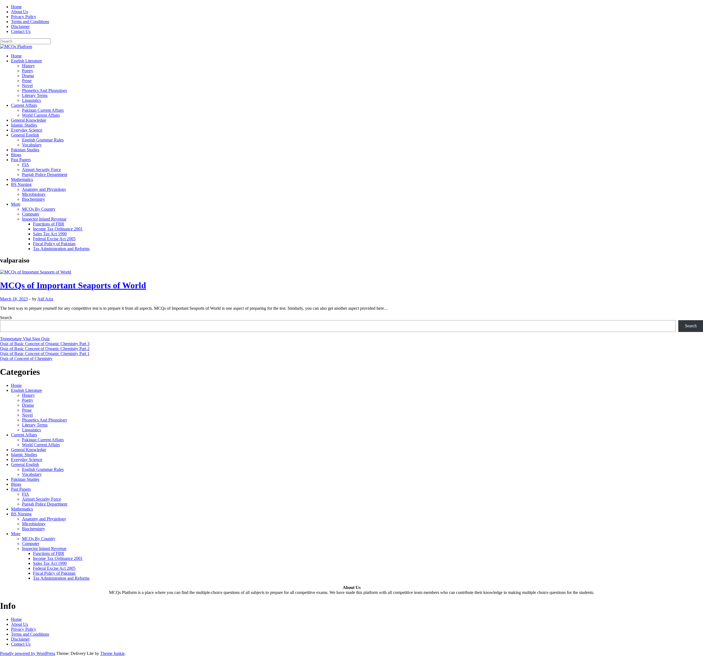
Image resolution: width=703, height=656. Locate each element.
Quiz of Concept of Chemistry (26, 358)
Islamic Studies (24, 125)
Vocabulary (32, 145)
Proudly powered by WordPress (27, 653)
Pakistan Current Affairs (43, 110)
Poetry (27, 70)
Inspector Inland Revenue (44, 219)
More (15, 204)
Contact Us (20, 31)
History (28, 65)
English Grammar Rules (43, 140)
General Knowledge (28, 120)
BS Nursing (21, 184)
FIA (25, 164)
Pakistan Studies (25, 149)
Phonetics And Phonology (44, 90)
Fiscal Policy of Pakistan (54, 243)
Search (6, 317)
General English (25, 135)
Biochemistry (33, 199)
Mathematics (22, 179)
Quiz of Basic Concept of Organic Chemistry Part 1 (45, 353)
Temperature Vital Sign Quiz (25, 338)
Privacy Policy (23, 16)
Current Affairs (24, 105)
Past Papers (21, 159)
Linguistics (31, 100)
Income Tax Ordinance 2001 (58, 229)
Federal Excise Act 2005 (54, 238)
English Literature (26, 60)
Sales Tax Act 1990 (50, 233)
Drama (28, 75)
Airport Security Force (41, 169)
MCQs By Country (38, 209)
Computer (30, 214)
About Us (19, 11)
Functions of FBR (48, 224)
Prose (27, 80)
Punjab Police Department (44, 174)
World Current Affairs (41, 115)
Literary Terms (35, 95)
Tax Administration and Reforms (61, 248)
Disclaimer (20, 26)
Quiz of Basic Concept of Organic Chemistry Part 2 (45, 348)
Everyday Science (26, 130)
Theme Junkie (112, 653)
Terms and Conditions (30, 21)
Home (16, 6)
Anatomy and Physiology (44, 189)
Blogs (16, 154)
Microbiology (34, 194)
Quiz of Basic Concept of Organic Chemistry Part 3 (45, 343)
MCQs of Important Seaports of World (73, 285)
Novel (27, 85)
